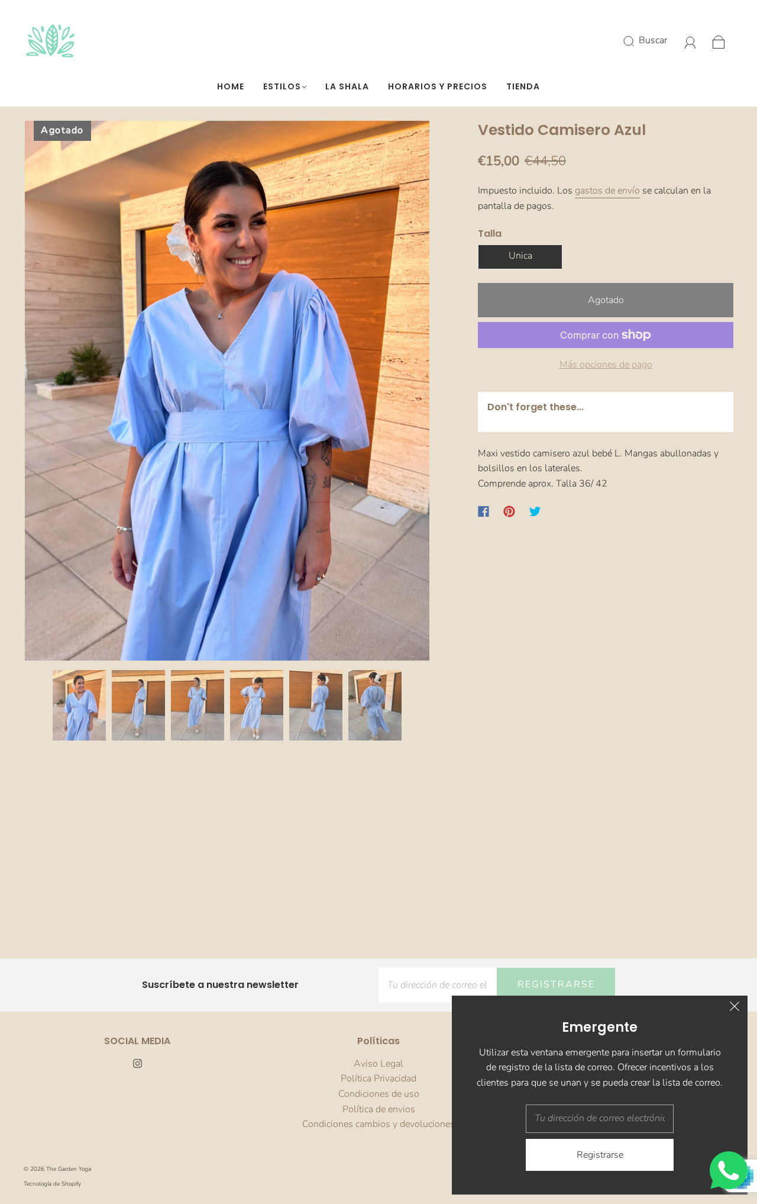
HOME (230, 87)
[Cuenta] (690, 40)
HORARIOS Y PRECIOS (437, 87)
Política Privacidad (378, 1078)
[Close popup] (735, 1009)
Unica (520, 255)
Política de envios (378, 1109)
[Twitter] (535, 511)
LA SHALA (347, 87)
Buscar (653, 40)
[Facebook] (483, 511)
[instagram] (137, 1064)
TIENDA (523, 87)
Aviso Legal (378, 1063)
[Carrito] (718, 40)
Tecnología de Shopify (52, 1184)
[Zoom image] (227, 393)
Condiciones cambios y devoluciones (378, 1124)
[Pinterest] (509, 511)
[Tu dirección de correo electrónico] (437, 985)
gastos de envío (607, 190)
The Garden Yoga (68, 1169)
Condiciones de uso (378, 1093)
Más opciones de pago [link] (605, 364)
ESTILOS (282, 87)
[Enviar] (636, 41)
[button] (65, 393)
